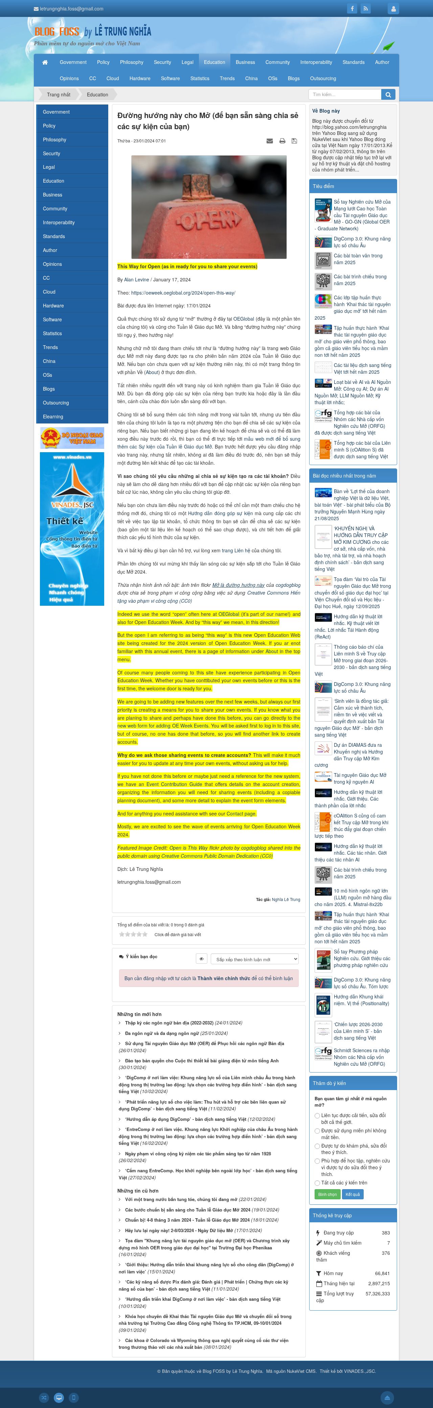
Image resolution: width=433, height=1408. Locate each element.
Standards (54, 236)
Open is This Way (188, 847)
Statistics (52, 333)
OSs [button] (272, 78)
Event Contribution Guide (174, 784)
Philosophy (54, 139)
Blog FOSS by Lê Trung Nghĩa (232, 1371)
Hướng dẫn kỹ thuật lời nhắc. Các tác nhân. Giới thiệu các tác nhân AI (351, 853)
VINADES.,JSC (359, 1371)
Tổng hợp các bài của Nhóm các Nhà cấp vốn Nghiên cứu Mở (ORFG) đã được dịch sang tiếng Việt (350, 422)
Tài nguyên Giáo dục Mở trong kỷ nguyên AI (360, 778)
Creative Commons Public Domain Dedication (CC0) (217, 855)
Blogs (49, 388)
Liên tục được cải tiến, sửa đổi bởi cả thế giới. (353, 1118)
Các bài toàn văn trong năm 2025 (358, 259)
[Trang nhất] (45, 62)
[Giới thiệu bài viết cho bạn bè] (271, 140)
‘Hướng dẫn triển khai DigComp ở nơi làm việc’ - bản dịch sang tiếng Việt (202, 1299)
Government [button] (73, 62)
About (152, 372)
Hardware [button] (140, 78)
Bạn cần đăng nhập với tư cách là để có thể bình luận (208, 978)
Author (50, 250)
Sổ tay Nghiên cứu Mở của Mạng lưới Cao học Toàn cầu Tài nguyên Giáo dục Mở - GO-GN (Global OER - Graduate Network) (353, 215)
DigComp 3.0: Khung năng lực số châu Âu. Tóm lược (362, 983)
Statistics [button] (199, 78)
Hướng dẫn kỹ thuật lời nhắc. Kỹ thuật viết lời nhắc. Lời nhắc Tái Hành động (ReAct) (348, 626)
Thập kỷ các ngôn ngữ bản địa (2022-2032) (169, 1022)
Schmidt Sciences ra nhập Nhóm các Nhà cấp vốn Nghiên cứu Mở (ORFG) (362, 1057)
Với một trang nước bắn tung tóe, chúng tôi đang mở (181, 1199)
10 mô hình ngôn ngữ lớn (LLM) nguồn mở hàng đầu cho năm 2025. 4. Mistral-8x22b (353, 897)
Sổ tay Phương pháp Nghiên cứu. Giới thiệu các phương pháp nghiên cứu (362, 958)
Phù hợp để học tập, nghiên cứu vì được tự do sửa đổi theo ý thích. (355, 1167)
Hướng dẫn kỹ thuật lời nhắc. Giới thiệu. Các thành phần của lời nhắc (348, 798)
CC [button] (92, 78)
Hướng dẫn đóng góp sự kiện (220, 513)
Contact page (241, 813)
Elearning (53, 416)
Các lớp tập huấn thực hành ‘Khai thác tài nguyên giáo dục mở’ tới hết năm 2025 (353, 307)
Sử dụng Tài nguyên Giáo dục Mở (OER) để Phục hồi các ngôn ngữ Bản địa (204, 1043)
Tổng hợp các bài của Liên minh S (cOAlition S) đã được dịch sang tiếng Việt (362, 449)
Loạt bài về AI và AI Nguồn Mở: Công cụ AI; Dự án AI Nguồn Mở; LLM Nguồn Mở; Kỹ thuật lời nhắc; (353, 392)
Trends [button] (227, 78)
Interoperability (59, 222)
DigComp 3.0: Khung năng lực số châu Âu (362, 242)
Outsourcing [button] (323, 78)
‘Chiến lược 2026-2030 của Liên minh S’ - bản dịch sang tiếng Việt (358, 1031)
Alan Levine (137, 279)
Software (52, 319)
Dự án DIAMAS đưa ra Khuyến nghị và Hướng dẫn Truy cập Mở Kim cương (349, 754)
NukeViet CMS (301, 1371)
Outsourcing (56, 402)
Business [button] (245, 62)
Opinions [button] (69, 78)
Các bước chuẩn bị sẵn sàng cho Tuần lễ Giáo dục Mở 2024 (187, 1209)
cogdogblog (288, 584)
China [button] (251, 78)
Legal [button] (187, 62)
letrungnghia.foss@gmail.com (72, 8)
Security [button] (162, 62)
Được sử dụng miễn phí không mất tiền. (353, 1133)
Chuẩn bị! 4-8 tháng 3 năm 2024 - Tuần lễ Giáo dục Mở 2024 (187, 1220)
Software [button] (170, 78)
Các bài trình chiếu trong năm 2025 (360, 279)
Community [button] (278, 62)
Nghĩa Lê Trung (286, 899)
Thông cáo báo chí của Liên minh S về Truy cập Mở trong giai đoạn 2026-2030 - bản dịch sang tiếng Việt (353, 660)
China (49, 360)
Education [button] (214, 62)
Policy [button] (103, 62)
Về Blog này (326, 110)
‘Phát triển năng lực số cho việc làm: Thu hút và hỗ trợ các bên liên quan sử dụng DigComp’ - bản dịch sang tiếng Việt (202, 1105)
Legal (49, 166)
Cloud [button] (113, 78)
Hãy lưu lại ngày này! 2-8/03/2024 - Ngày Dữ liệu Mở (179, 1230)
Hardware (53, 305)
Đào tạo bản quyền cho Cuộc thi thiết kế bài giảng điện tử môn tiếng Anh (202, 1060)
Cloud (49, 291)
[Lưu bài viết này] (295, 140)
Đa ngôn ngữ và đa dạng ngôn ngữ (162, 1033)
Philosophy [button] (131, 62)
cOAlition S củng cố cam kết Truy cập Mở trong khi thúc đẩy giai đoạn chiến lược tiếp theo (351, 825)
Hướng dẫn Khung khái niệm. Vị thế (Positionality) (361, 1000)
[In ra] (283, 140)
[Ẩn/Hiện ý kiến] (201, 958)
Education (53, 180)
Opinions (52, 263)
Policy (49, 125)
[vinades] (72, 528)
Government (56, 111)
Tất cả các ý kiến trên (344, 1182)
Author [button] (382, 62)
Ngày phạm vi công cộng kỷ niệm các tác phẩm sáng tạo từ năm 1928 (198, 1153)
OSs (47, 374)
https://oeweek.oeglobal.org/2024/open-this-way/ (183, 292)
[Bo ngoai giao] (72, 437)
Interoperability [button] (316, 62)
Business (52, 194)
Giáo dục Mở (198, 446)
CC (46, 277)
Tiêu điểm (323, 186)
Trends (50, 347)
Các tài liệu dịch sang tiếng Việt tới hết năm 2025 (362, 368)
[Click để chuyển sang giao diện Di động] (74, 1398)
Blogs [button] (294, 78)
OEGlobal (244, 318)
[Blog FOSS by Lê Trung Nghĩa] (93, 31)
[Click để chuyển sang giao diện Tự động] (44, 1398)
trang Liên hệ (236, 550)
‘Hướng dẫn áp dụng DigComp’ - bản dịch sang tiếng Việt (185, 1119)
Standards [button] (354, 62)
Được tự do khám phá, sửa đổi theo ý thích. (354, 1149)
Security (51, 153)
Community (55, 208)
